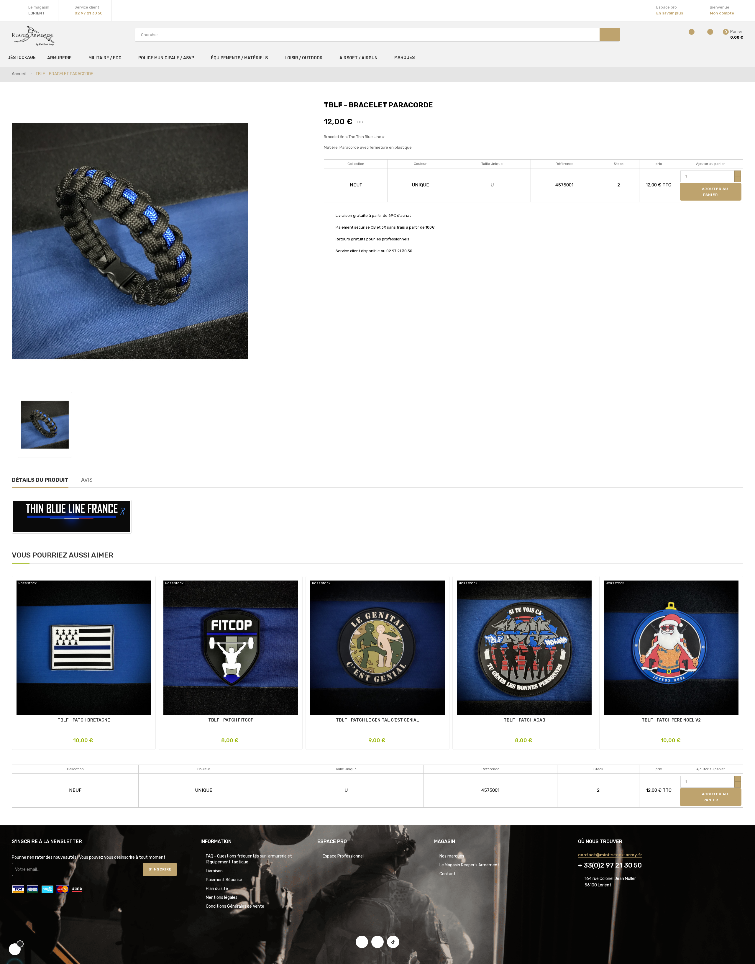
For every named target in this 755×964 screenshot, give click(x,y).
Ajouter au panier (714, 192)
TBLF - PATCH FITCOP (230, 720)
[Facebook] (362, 942)
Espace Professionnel (343, 856)
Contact (447, 873)
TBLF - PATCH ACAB (524, 720)
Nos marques (451, 856)
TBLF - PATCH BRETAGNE (84, 720)
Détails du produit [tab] (40, 480)
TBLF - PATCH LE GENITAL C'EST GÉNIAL (377, 720)
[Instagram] (377, 942)
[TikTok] (393, 942)
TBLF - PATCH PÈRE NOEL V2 (671, 720)
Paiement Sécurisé (224, 879)
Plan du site (217, 888)
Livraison (214, 870)
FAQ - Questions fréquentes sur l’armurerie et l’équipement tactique (249, 859)
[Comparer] (687, 35)
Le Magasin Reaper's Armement (469, 865)
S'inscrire (160, 869)
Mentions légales (221, 897)
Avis (87, 480)
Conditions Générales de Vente (235, 906)
